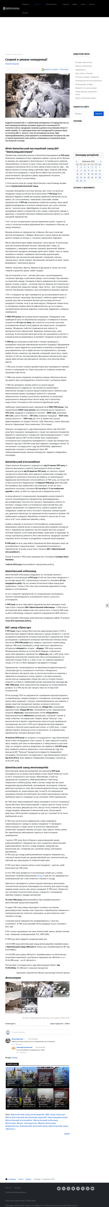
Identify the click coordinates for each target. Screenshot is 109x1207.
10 (85, 171)
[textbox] (40, 1033)
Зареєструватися (56, 1024)
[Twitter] (73, 1188)
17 (85, 174)
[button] (26, 4)
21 (100, 174)
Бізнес (15, 1057)
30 (81, 181)
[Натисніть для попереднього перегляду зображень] (37, 95)
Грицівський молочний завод (34, 1126)
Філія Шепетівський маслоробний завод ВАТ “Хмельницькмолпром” (37, 1117)
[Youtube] (92, 1188)
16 (81, 174)
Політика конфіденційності (16, 1192)
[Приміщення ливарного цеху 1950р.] (29, 989)
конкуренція (31, 1123)
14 (100, 171)
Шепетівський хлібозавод (46, 1120)
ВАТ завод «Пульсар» (55, 1114)
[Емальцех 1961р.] (13, 989)
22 (77, 177)
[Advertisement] (54, 32)
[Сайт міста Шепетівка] (11, 9)
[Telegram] (59, 1188)
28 (100, 177)
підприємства (12, 1126)
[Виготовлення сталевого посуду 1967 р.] (29, 1005)
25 (89, 177)
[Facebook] (68, 1188)
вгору (67, 1133)
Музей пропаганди (47, 1123)
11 (88, 171)
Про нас (8, 1188)
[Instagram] (83, 1188)
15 (77, 174)
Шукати (98, 114)
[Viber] (64, 1188)
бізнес (21, 1123)
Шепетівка (11, 1123)
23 (81, 177)
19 (92, 174)
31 (85, 181)
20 (96, 174)
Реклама (17, 1188)
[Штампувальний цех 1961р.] (13, 1005)
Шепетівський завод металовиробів (28, 1114)
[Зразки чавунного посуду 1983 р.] (62, 989)
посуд (39, 876)
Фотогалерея (64, 69)
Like (13, 1044)
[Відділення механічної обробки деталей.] (45, 989)
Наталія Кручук (12, 64)
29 (77, 181)
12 (92, 171)
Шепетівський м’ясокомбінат (19, 1120)
